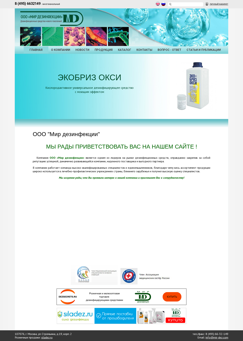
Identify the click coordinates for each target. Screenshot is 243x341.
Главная (36, 50)
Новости (82, 50)
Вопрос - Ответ (169, 50)
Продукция (104, 50)
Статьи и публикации (204, 50)
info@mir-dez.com (217, 337)
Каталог (124, 50)
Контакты (144, 50)
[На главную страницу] (52, 22)
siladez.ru (46, 337)
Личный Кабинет (219, 4)
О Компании (60, 50)
